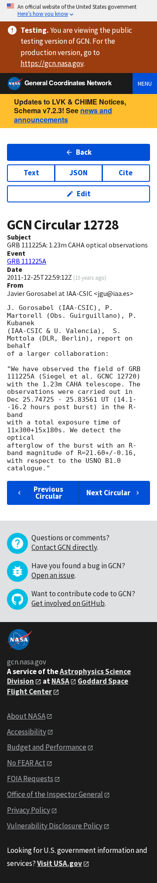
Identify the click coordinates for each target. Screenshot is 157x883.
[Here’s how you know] (78, 10)
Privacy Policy (28, 810)
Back (84, 152)
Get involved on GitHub (68, 603)
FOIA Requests (30, 778)
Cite (126, 172)
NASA (60, 681)
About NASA (26, 716)
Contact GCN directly (64, 547)
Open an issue (53, 575)
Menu (145, 83)
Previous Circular (48, 492)
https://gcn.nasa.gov (51, 63)
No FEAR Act (26, 763)
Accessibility (26, 732)
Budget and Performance (46, 747)
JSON (78, 172)
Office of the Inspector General (55, 794)
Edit (84, 193)
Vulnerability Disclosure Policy (54, 826)
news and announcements (63, 115)
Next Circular (108, 492)
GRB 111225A (26, 261)
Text (31, 172)
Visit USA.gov (59, 863)
